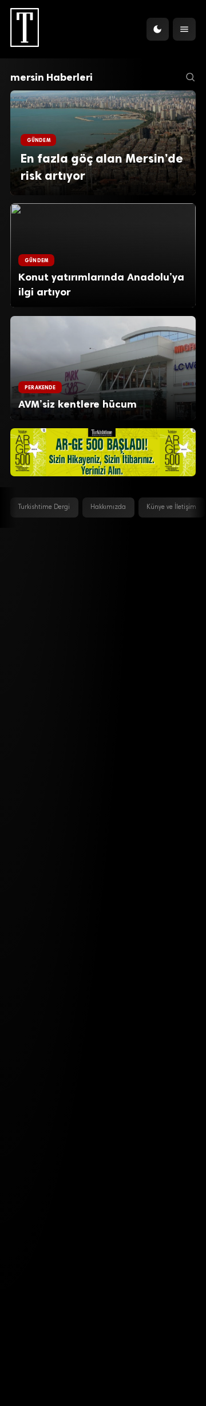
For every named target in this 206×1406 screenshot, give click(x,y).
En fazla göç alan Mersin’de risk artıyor (102, 167)
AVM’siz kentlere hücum (80, 404)
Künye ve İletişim (171, 507)
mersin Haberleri (51, 77)
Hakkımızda (108, 507)
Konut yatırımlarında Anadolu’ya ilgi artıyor (101, 284)
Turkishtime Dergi (44, 507)
